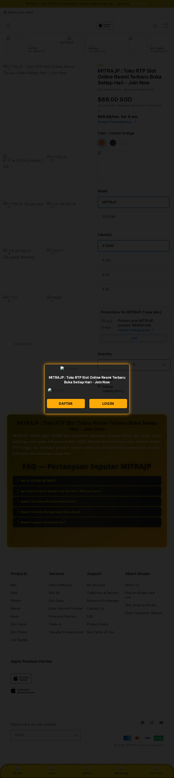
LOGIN (108, 403)
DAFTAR (66, 403)
